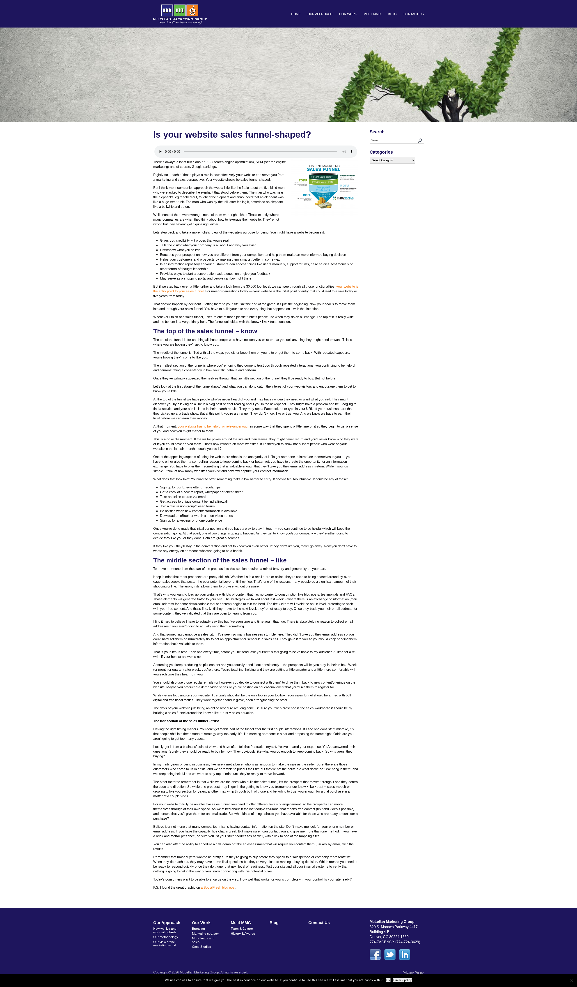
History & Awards (243, 933)
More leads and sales (203, 939)
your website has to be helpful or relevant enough (213, 426)
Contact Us (413, 14)
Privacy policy (402, 980)
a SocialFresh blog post (218, 887)
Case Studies (201, 946)
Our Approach (319, 14)
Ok (388, 980)
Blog (392, 14)
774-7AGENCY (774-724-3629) (395, 942)
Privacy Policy (413, 973)
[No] (571, 980)
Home (296, 14)
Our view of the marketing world (164, 943)
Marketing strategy (205, 933)
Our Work (348, 14)
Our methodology (165, 937)
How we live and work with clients (164, 930)
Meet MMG (372, 14)
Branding (198, 928)
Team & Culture (242, 928)
